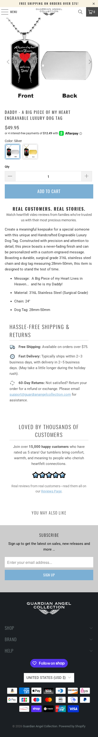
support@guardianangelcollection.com (40, 394)
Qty (7, 166)
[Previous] (8, 62)
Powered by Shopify (72, 726)
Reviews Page (51, 491)
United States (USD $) (46, 678)
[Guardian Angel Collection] (49, 12)
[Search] (80, 12)
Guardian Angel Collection (40, 726)
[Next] (89, 62)
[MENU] (2, 12)
